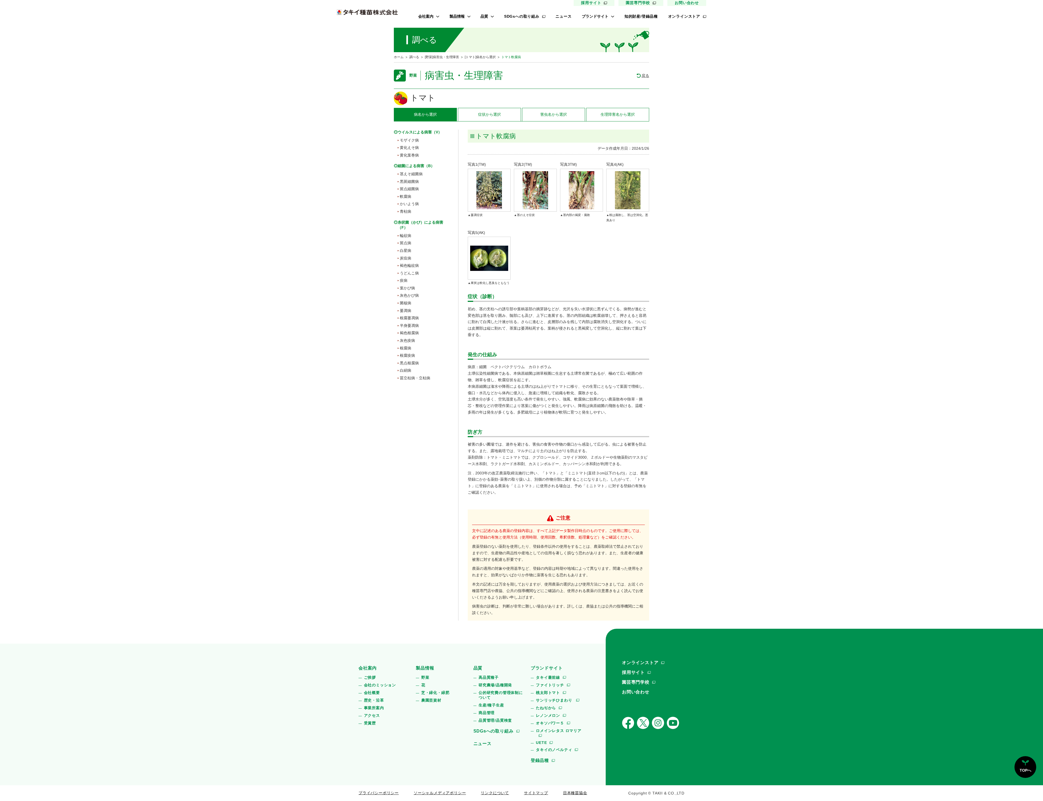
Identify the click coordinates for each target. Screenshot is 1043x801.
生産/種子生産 (491, 705)
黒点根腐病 (409, 363)
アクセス (372, 715)
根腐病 (405, 348)
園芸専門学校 (638, 3)
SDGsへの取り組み (521, 16)
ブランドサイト (595, 16)
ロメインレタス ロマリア (559, 730)
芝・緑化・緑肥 (435, 692)
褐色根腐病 (409, 333)
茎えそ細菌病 (411, 174)
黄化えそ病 (409, 147)
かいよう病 (409, 204)
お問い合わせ (687, 3)
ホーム (399, 57)
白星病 (405, 250)
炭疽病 (405, 258)
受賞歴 (370, 723)
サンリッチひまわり (554, 700)
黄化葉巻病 (409, 155)
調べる (414, 57)
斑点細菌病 (409, 189)
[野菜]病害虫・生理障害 (442, 57)
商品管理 (487, 713)
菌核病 (405, 303)
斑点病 (405, 243)
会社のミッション (380, 685)
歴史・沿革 (374, 700)
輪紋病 (405, 235)
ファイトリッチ (550, 685)
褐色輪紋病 (409, 265)
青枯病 (405, 211)
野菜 (425, 677)
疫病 (403, 280)
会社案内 (425, 16)
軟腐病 (405, 196)
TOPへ (1025, 770)
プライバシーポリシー (379, 793)
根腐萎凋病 (409, 318)
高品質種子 (489, 677)
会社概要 (372, 692)
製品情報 (457, 16)
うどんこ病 (409, 273)
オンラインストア (684, 16)
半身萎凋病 (409, 325)
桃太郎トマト (548, 692)
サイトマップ (536, 793)
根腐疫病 (407, 355)
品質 (484, 16)
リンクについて (495, 793)
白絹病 (405, 370)
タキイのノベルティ (554, 749)
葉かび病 (407, 288)
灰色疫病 (407, 340)
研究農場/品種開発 (495, 685)
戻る (645, 75)
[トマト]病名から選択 (480, 57)
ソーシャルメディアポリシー (440, 793)
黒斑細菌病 (409, 181)
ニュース (563, 16)
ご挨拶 (370, 677)
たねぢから (546, 708)
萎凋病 (405, 310)
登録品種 (540, 760)
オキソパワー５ (550, 723)
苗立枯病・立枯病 (415, 378)
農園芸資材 (431, 700)
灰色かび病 (409, 295)
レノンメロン (548, 715)
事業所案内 (374, 708)
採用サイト (591, 3)
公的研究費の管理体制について (501, 695)
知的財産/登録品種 (641, 16)
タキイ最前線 (548, 677)
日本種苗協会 (575, 793)
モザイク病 (409, 140)
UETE (541, 742)
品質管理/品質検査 (495, 720)
